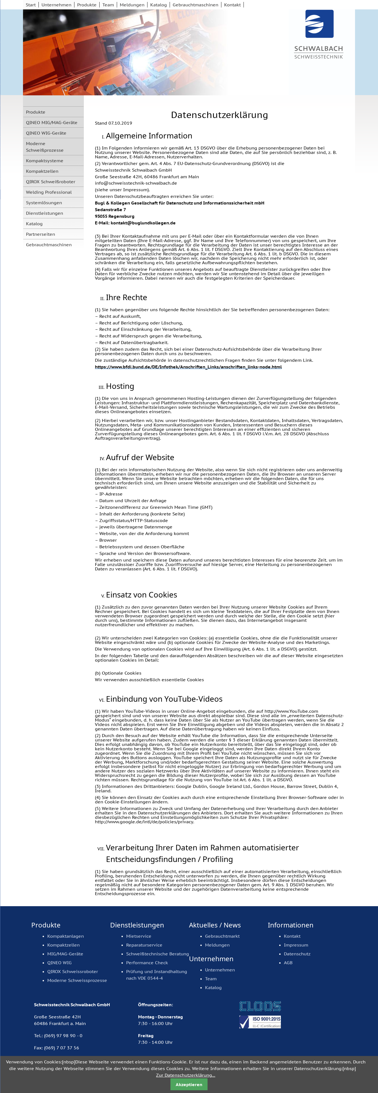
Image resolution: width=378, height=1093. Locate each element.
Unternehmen (56, 4)
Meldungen (132, 4)
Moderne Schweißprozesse (45, 147)
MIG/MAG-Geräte (65, 953)
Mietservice (138, 936)
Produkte (87, 4)
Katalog (158, 4)
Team (108, 4)
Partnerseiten (40, 234)
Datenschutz (297, 953)
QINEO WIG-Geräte (46, 133)
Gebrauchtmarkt (222, 936)
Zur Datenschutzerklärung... (185, 1075)
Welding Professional (49, 192)
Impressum (296, 945)
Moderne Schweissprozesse (77, 980)
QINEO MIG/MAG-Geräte (51, 122)
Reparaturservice (144, 945)
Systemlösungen (44, 202)
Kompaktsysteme (44, 160)
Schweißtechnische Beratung (157, 953)
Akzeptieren (189, 1084)
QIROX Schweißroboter (50, 181)
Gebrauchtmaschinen (195, 4)
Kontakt (232, 4)
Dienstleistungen (44, 213)
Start (31, 4)
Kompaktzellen (42, 171)
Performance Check (147, 962)
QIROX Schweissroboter (72, 971)
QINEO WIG (59, 962)
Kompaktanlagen (65, 936)
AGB (288, 962)
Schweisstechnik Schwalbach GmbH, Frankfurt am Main (319, 35)
